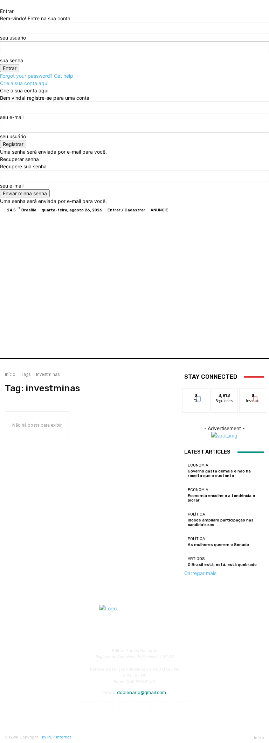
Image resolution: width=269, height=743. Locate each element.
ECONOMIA (198, 465)
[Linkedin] (125, 708)
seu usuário (13, 38)
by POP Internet (56, 737)
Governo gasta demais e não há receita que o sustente (219, 473)
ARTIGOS (196, 559)
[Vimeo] (250, 210)
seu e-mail (11, 117)
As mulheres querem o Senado (218, 544)
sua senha (11, 60)
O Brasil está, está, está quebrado (222, 564)
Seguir (224, 393)
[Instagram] (233, 210)
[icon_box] (107, 210)
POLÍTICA (196, 514)
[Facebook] (225, 210)
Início (10, 374)
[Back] (2, 4)
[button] (256, 344)
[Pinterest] (144, 708)
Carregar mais (200, 573)
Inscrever (253, 393)
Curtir (196, 393)
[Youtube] (258, 210)
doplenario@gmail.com (141, 692)
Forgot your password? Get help (36, 76)
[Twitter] (241, 210)
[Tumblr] (162, 708)
